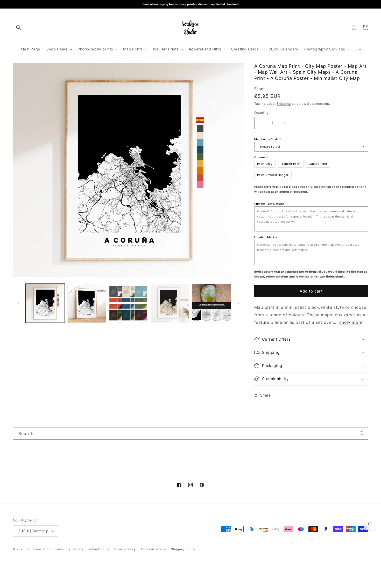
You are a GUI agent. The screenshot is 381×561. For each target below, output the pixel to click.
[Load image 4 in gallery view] (170, 303)
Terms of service (153, 549)
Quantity (261, 112)
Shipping (284, 104)
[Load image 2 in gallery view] (87, 303)
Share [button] (265, 395)
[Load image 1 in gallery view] (45, 303)
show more (350, 322)
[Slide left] (18, 303)
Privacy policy (125, 549)
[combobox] (190, 433)
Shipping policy (183, 549)
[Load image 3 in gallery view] (128, 303)
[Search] (362, 433)
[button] (18, 27)
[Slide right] (238, 303)
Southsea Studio (39, 549)
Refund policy (98, 549)
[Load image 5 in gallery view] (211, 303)
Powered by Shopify (68, 549)
